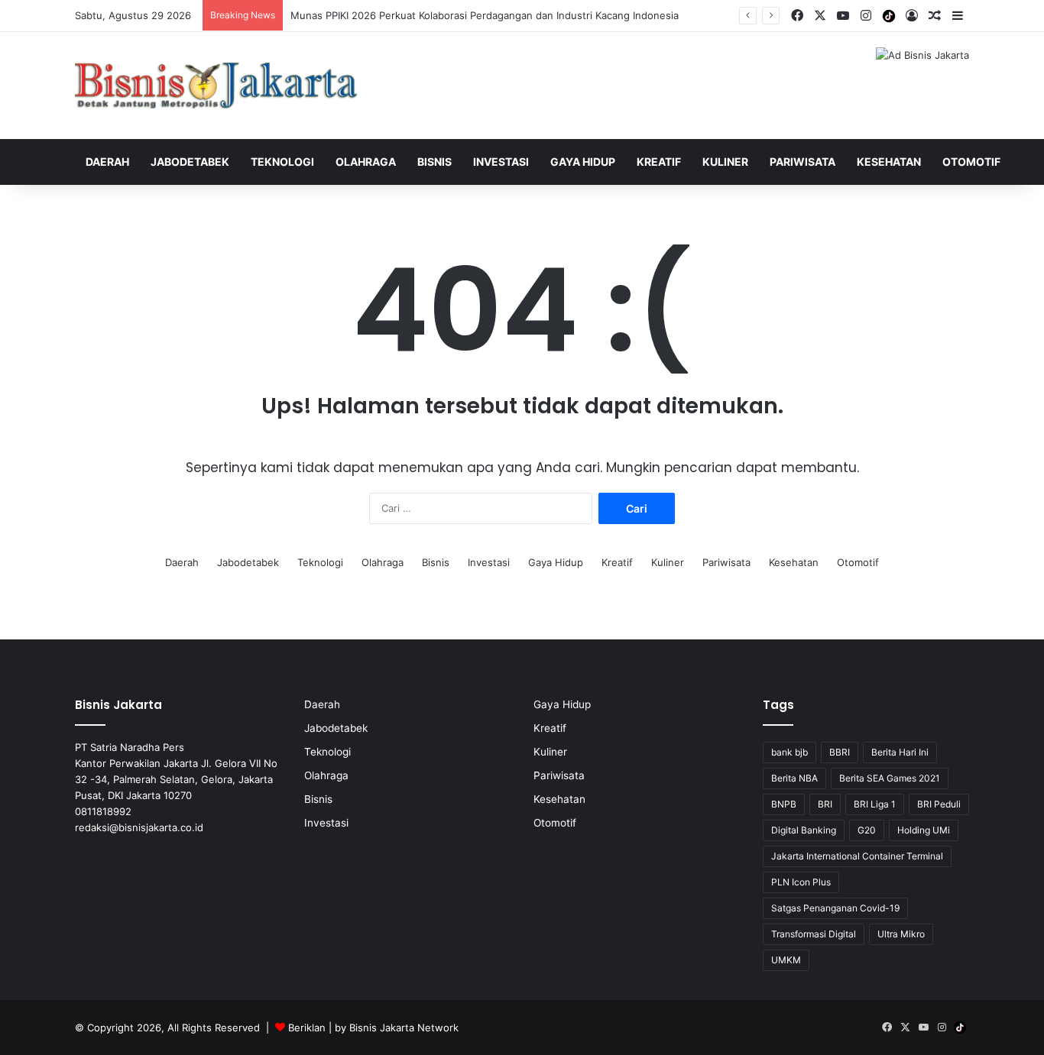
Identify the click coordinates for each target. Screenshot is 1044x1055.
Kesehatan (889, 161)
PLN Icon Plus (801, 882)
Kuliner (725, 161)
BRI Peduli (939, 804)
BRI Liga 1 (875, 804)
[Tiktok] (888, 16)
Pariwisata (802, 161)
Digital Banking (803, 830)
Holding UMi (923, 830)
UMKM (786, 960)
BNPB (783, 804)
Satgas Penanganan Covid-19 (835, 908)
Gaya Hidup (582, 161)
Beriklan (307, 1027)
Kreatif (659, 161)
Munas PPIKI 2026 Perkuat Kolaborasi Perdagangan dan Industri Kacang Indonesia (484, 15)
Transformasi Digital (813, 934)
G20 (867, 830)
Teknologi (282, 161)
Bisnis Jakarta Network (404, 1027)
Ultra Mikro (901, 934)
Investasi (501, 161)
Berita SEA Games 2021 (889, 778)
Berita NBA (794, 778)
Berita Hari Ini (900, 752)
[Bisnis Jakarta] (216, 85)
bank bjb (789, 752)
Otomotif (971, 161)
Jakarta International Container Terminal (857, 856)
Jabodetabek (190, 161)
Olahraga (366, 161)
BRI (825, 804)
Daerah (107, 161)
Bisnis (434, 161)
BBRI (839, 752)
